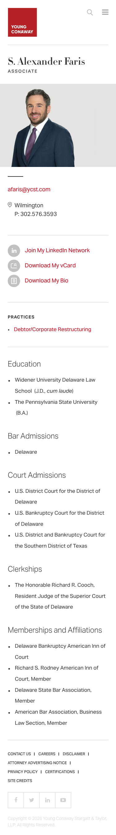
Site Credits (20, 781)
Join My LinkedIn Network (14, 251)
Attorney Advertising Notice (37, 763)
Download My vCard (14, 266)
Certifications (60, 772)
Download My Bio (14, 281)
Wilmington (29, 206)
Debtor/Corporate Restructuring (52, 329)
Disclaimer (74, 754)
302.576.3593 (38, 215)
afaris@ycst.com (29, 190)
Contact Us (19, 754)
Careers (46, 754)
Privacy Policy (23, 772)
